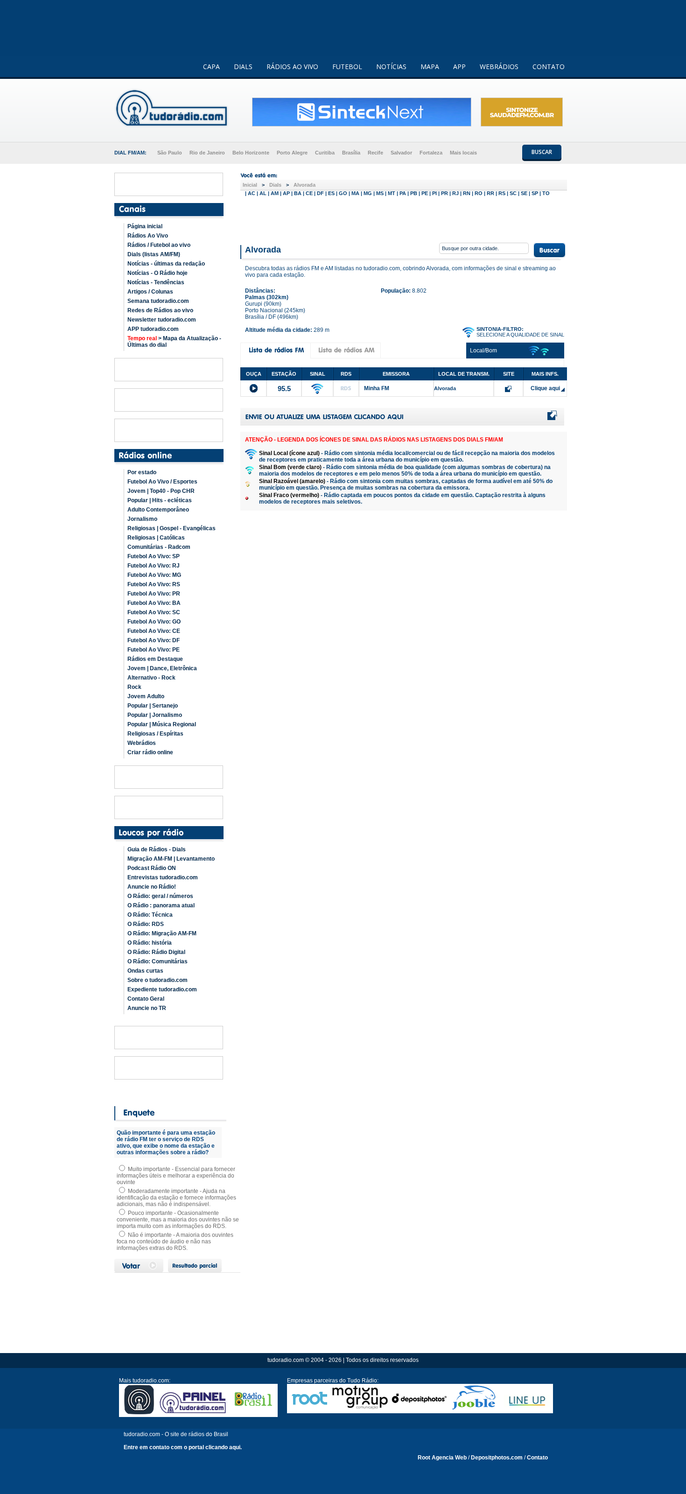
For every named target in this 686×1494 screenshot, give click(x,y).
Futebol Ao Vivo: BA (154, 603)
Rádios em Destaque (155, 659)
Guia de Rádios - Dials (156, 849)
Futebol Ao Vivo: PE (153, 649)
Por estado (141, 472)
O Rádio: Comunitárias (157, 961)
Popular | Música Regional (161, 724)
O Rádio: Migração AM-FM (161, 933)
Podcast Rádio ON (151, 868)
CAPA (211, 66)
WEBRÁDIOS (499, 66)
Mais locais (463, 152)
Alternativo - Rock (151, 677)
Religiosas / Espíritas (155, 733)
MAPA (429, 66)
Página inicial (144, 226)
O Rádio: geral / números (160, 896)
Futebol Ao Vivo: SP (153, 556)
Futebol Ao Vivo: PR (153, 593)
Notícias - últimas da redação (166, 263)
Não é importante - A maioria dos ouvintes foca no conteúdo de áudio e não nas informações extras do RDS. (175, 1241)
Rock (134, 687)
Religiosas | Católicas (156, 537)
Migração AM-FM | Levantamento (171, 859)
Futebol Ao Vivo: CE (153, 631)
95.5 (284, 389)
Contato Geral (145, 999)
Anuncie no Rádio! (151, 887)
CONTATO (548, 66)
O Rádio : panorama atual (161, 905)
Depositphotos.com (497, 1457)
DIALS (243, 66)
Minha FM (376, 388)
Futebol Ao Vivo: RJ (153, 565)
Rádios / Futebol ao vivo (158, 245)
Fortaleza (431, 152)
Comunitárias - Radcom (158, 547)
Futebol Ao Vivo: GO (154, 621)
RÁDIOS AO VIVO (292, 66)
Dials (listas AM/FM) (153, 254)
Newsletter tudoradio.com (161, 319)
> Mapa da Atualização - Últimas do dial (174, 341)
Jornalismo (142, 519)
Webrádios (141, 743)
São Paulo (169, 152)
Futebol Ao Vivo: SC (153, 612)
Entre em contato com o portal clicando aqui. (183, 1447)
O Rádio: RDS (145, 924)
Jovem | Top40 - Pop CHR (161, 491)
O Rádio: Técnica (150, 915)
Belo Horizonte (250, 152)
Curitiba (325, 152)
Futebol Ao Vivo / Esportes (162, 481)
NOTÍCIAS (391, 66)
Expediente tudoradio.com (162, 989)
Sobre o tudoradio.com (157, 980)
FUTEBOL (347, 66)
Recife (375, 152)
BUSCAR (542, 152)
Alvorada (304, 185)
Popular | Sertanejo (152, 705)
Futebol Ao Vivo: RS (153, 584)
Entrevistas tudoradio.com (162, 877)
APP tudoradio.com (153, 329)
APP (459, 66)
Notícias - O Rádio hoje (157, 273)
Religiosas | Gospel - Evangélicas (171, 528)
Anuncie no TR (146, 1008)
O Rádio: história (149, 943)
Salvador (401, 152)
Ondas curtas (145, 971)
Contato (537, 1457)
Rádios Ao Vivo (147, 235)
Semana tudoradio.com (158, 301)
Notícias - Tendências (155, 282)
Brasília (351, 152)
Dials (275, 185)
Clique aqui (545, 388)
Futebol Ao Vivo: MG (154, 575)
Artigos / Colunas (150, 291)
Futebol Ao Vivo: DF (153, 640)
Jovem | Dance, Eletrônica (162, 668)
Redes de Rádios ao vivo (160, 310)
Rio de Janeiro (207, 152)
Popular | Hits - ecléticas (159, 500)
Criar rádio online (150, 752)
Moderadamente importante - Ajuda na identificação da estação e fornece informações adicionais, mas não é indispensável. (176, 1197)
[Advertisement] (403, 218)
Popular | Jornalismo (154, 715)
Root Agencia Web (442, 1457)
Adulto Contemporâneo (158, 509)
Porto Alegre (292, 152)
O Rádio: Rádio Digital (156, 952)
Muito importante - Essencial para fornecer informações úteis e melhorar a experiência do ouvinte (176, 1175)
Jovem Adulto (145, 696)
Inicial (250, 185)
